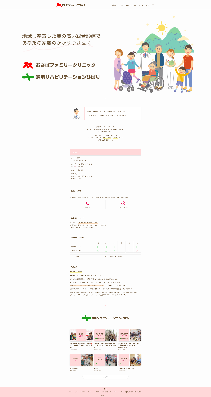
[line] (104, 389)
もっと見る (105, 377)
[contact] (106, 389)
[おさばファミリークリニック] (70, 5)
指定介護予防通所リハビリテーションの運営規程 (114, 392)
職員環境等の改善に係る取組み (134, 392)
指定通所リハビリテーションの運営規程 (90, 392)
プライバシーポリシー (74, 392)
